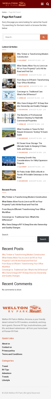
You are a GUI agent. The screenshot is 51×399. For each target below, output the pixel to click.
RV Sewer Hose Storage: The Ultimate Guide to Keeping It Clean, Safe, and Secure (31, 146)
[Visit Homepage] (14, 4)
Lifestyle (6, 380)
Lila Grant (23, 60)
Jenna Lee (22, 98)
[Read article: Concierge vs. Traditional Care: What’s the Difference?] (9, 95)
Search (5, 235)
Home (4, 12)
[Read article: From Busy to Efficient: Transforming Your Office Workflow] (9, 83)
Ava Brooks (23, 75)
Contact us (7, 347)
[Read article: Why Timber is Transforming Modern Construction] (9, 57)
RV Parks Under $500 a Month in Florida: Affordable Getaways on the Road (32, 175)
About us (6, 344)
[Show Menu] (42, 4)
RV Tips (5, 370)
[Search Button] (47, 4)
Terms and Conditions (12, 354)
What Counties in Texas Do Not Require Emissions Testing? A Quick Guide (32, 132)
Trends (5, 377)
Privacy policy (8, 351)
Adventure (6, 373)
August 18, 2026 (35, 60)
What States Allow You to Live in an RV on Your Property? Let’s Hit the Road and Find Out (32, 68)
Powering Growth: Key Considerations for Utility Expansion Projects (32, 160)
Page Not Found (15, 12)
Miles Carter (24, 86)
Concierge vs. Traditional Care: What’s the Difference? (25, 270)
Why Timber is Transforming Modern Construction (24, 197)
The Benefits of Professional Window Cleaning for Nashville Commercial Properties (30, 118)
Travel (5, 366)
